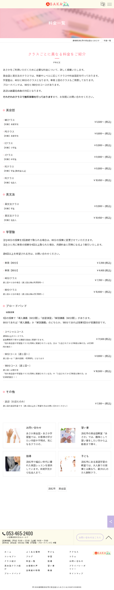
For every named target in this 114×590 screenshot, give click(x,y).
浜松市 (51, 488)
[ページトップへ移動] (109, 537)
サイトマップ (76, 573)
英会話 (62, 488)
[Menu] (109, 4)
